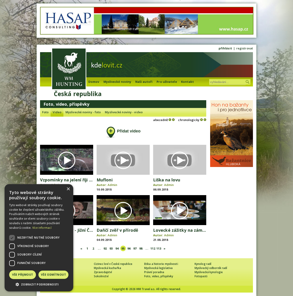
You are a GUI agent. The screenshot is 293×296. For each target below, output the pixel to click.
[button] (39, 284)
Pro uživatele (167, 82)
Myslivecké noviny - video (124, 112)
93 (111, 248)
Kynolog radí (203, 264)
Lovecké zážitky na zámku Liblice (187, 230)
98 (140, 248)
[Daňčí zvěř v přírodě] (123, 224)
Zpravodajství (103, 272)
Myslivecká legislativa (158, 268)
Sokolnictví (101, 276)
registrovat (244, 48)
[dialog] (39, 237)
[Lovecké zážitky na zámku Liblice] (179, 224)
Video (57, 112)
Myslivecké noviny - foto (83, 112)
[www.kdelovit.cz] (69, 69)
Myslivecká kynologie (209, 272)
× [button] (68, 189)
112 (152, 248)
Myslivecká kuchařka (107, 268)
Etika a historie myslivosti (161, 264)
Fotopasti (201, 276)
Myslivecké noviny (117, 82)
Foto (45, 112)
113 (158, 248)
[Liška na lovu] (179, 174)
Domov (93, 82)
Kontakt (187, 82)
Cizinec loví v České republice (113, 264)
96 (128, 248)
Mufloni (105, 180)
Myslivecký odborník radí (211, 268)
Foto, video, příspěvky (158, 276)
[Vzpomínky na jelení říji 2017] (66, 174)
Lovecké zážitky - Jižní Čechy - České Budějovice (89, 230)
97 (134, 248)
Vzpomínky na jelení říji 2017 (69, 180)
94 (117, 248)
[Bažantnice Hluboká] (231, 166)
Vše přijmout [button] (22, 275)
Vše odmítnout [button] (53, 275)
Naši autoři (143, 82)
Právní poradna (154, 272)
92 (105, 248)
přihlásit (225, 48)
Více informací (42, 228)
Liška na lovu (166, 180)
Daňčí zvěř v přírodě (117, 230)
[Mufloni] (123, 174)
